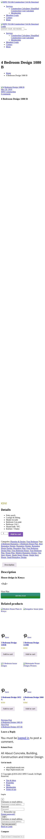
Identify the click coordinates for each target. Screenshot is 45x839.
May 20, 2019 (6, 89)
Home (8, 73)
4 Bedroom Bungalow (9, 544)
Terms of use (11, 789)
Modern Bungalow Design (26, 553)
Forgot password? (8, 814)
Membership (11, 787)
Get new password (8, 824)
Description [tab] (9, 565)
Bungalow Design (23, 546)
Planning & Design (18, 542)
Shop (8, 785)
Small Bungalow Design (16, 557)
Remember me (10, 812)
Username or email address (11, 802)
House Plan (10, 553)
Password (5, 807)
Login (4, 817)
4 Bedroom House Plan (29, 544)
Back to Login (6, 826)
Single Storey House (20, 555)
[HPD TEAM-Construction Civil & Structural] (20, 2)
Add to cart (15, 534)
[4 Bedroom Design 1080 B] (12, 87)
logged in (23, 738)
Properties (10, 783)
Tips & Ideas (11, 780)
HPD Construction (8, 92)
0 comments (5, 94)
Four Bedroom (32, 542)
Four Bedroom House (20, 551)
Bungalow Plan (19, 548)
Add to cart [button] (8, 654)
